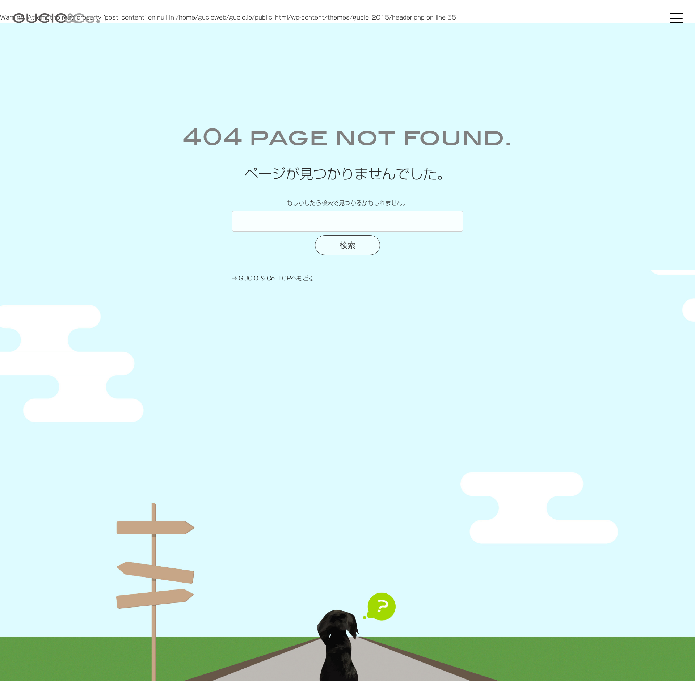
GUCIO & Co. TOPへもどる (275, 278)
